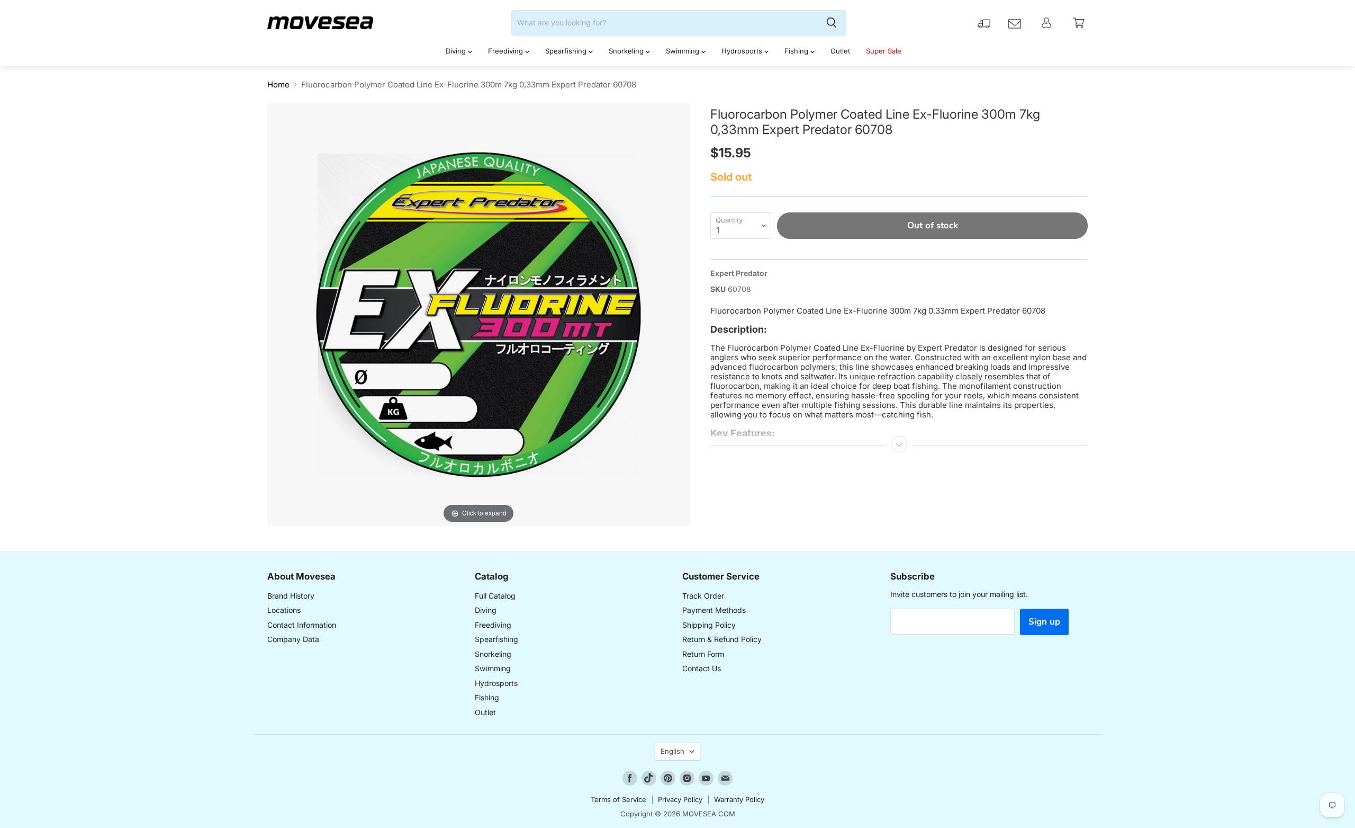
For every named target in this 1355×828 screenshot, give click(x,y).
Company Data (293, 639)
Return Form (703, 653)
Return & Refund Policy (722, 639)
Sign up (1044, 622)
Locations (284, 610)
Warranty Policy (739, 799)
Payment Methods (714, 610)
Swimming (683, 51)
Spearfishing (567, 51)
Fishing (797, 51)
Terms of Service (618, 799)
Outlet (840, 51)
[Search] (831, 23)
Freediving (506, 51)
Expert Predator (738, 273)
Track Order (703, 595)
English (672, 751)
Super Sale (883, 51)
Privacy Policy (680, 799)
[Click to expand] (478, 314)
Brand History (290, 595)
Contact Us (701, 668)
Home (278, 84)
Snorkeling (627, 51)
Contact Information (301, 624)
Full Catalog (495, 595)
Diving (457, 51)
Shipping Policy (709, 624)
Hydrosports (742, 51)
